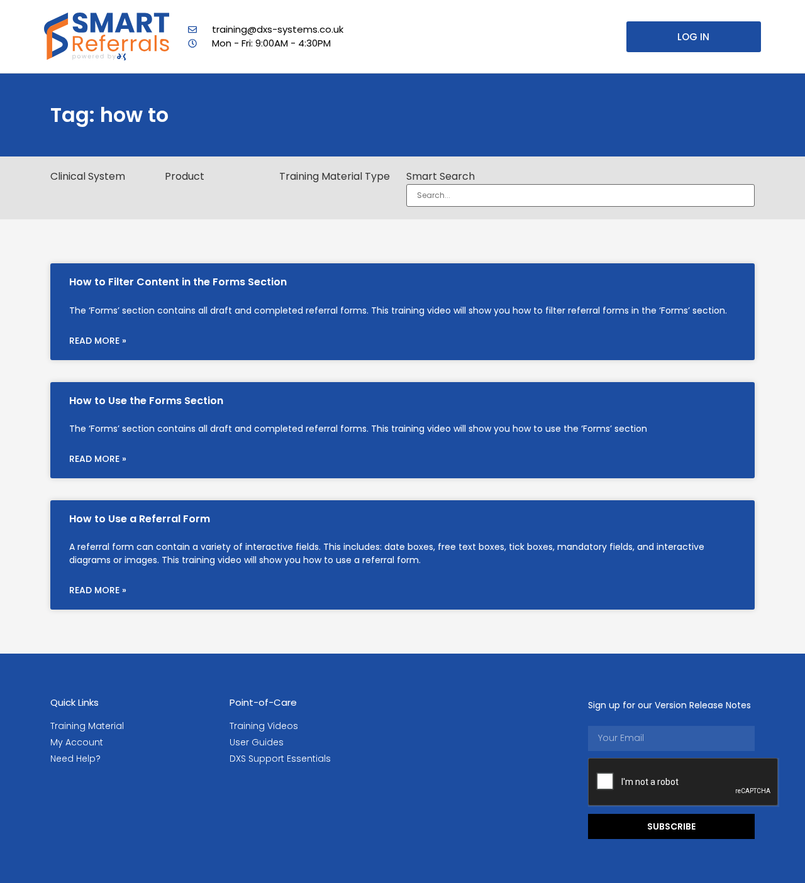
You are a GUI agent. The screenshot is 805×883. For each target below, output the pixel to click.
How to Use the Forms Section (146, 400)
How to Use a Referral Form (139, 519)
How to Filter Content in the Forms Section (178, 282)
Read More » (97, 340)
